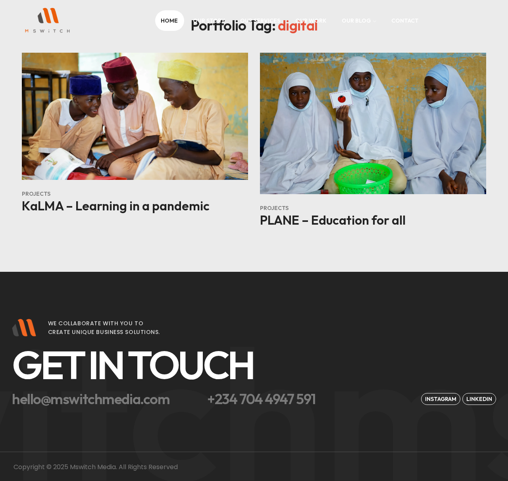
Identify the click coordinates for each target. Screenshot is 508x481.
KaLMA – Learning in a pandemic (116, 206)
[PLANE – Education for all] (373, 123)
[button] (152, 365)
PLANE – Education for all (333, 220)
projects (36, 194)
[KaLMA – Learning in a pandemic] (135, 116)
